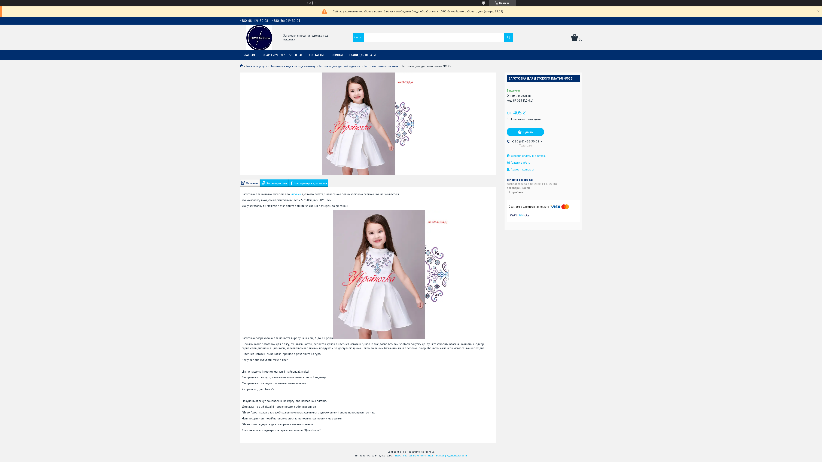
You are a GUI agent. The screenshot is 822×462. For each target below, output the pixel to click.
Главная (249, 55)
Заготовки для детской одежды (339, 66)
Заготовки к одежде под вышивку (293, 66)
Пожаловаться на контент (410, 455)
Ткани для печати (362, 55)
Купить (528, 132)
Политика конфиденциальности (447, 455)
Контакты (316, 55)
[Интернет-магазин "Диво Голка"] (259, 38)
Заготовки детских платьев (381, 66)
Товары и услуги (273, 55)
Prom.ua (430, 451)
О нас (299, 55)
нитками (296, 194)
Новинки (336, 55)
